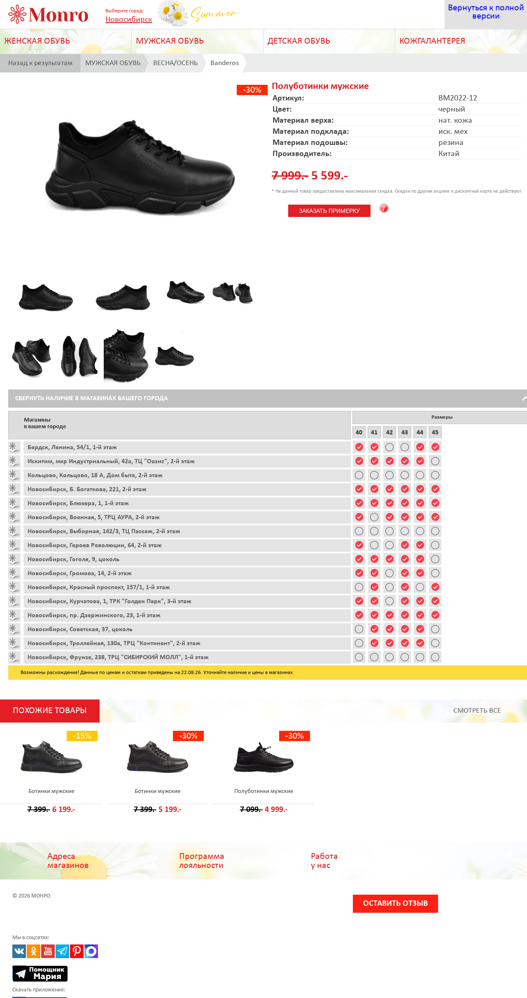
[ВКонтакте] (19, 951)
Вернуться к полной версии (486, 12)
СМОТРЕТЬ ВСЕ (477, 711)
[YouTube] (48, 951)
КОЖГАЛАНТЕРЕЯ (432, 41)
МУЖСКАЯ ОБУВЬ (170, 41)
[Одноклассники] (33, 951)
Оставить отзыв (395, 904)
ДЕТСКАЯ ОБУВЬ (299, 41)
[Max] (91, 951)
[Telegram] (62, 951)
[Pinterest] (77, 951)
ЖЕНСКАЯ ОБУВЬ (37, 41)
